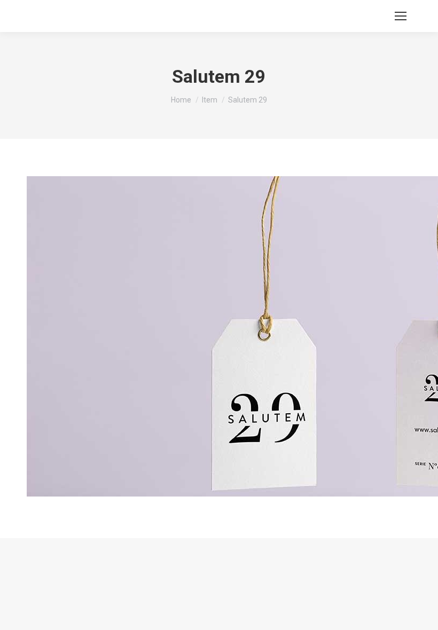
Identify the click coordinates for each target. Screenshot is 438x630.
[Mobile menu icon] (400, 16)
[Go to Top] (422, 614)
